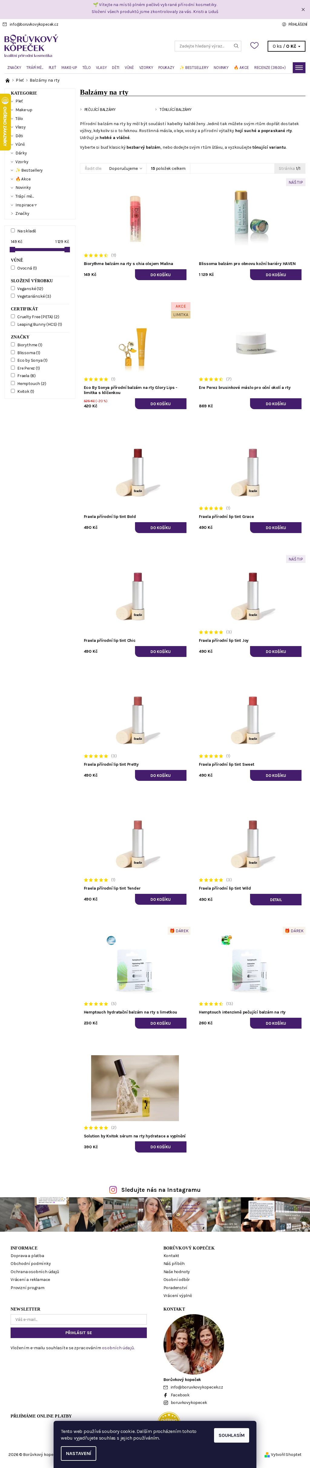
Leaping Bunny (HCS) (39, 324)
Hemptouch (31, 383)
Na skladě (26, 231)
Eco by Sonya (32, 360)
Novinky (221, 67)
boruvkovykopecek (189, 1402)
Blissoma (28, 352)
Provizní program (28, 1287)
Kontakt (171, 1255)
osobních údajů (118, 1347)
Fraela (26, 375)
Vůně (129, 67)
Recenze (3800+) (270, 67)
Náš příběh (174, 1263)
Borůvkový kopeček (189, 1248)
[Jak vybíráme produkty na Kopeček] (8, 80)
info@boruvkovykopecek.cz (34, 24)
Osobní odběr (176, 1279)
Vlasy (101, 67)
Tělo (86, 67)
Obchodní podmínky (31, 1263)
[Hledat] (236, 46)
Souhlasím (232, 1435)
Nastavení (78, 1453)
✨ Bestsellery (194, 67)
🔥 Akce (241, 67)
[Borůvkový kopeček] (80, 46)
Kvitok (25, 391)
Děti (115, 67)
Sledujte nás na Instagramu (161, 1189)
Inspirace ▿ (26, 205)
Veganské (30, 288)
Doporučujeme (123, 168)
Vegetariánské (34, 296)
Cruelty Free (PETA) (38, 316)
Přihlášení (298, 24)
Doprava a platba (27, 1255)
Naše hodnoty (176, 1271)
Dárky (21, 153)
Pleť (52, 67)
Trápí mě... (34, 67)
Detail (276, 899)
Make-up (69, 67)
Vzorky (146, 67)
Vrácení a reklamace (30, 1279)
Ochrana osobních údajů (35, 1271)
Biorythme (29, 345)
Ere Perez (28, 368)
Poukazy (166, 67)
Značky (14, 67)
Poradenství (175, 1287)
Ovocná (27, 268)
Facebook (180, 1395)
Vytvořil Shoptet (286, 1454)
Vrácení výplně (177, 1295)
